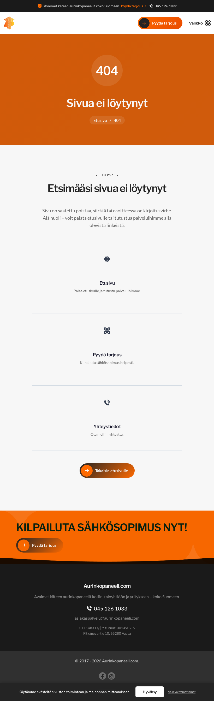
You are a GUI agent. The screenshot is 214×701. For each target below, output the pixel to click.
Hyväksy (150, 692)
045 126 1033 (166, 6)
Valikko (196, 22)
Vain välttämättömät (181, 692)
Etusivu (100, 120)
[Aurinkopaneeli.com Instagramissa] (111, 676)
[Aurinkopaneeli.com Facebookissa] (102, 676)
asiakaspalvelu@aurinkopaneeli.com (107, 617)
